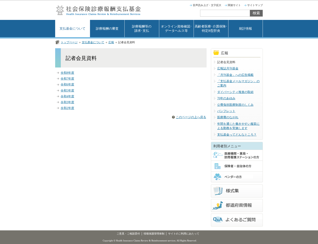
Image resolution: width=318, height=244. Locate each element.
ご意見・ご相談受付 (128, 233)
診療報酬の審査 (107, 28)
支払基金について (72, 28)
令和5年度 (67, 90)
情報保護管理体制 (154, 233)
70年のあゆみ (226, 98)
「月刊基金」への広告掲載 (235, 75)
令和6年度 (67, 84)
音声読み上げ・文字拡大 (207, 5)
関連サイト (234, 5)
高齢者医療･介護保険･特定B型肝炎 (211, 28)
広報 (111, 42)
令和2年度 (67, 108)
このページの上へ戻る (191, 117)
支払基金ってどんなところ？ (237, 134)
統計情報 (245, 28)
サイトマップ (255, 5)
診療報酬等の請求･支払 (141, 28)
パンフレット (226, 111)
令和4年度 (67, 96)
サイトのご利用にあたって (183, 233)
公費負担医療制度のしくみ (235, 104)
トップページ (69, 42)
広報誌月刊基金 (227, 68)
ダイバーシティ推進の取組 (235, 92)
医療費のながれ (227, 117)
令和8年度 (67, 72)
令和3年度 (67, 102)
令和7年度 (67, 78)
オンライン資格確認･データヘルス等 (176, 28)
